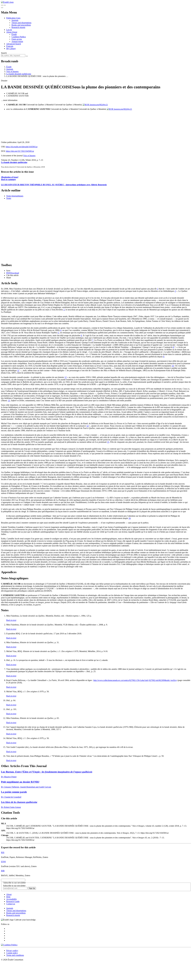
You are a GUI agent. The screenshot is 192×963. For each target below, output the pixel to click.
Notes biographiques (14, 196)
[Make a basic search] (2, 5)
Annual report (17, 41)
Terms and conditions (15, 955)
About (14, 32)
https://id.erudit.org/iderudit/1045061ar (21, 147)
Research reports (18, 27)
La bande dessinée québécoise (18, 74)
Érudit (14, 34)
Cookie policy (12, 953)
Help (8, 897)
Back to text (11, 620)
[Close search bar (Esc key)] (5, 5)
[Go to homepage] (7, 2)
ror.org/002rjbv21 (100, 105)
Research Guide (12, 901)
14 (87, 426)
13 (9, 400)
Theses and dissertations (21, 23)
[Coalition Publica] (9, 945)
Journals (14, 20)
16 (130, 518)
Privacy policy (12, 950)
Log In (9, 30)
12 (66, 377)
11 (18, 370)
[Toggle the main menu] (2, 7)
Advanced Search (13, 44)
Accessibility (11, 899)
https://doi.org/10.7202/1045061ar (20, 151)
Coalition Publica (18, 37)
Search (4, 53)
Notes (8, 198)
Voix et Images (12, 71)
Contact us (10, 904)
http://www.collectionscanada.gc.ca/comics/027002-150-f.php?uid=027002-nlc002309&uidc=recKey (135, 680)
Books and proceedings (21, 25)
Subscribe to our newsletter (14, 886)
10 (173, 366)
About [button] (9, 32)
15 (108, 442)
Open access (16, 39)
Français (9, 46)
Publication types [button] (13, 18)
